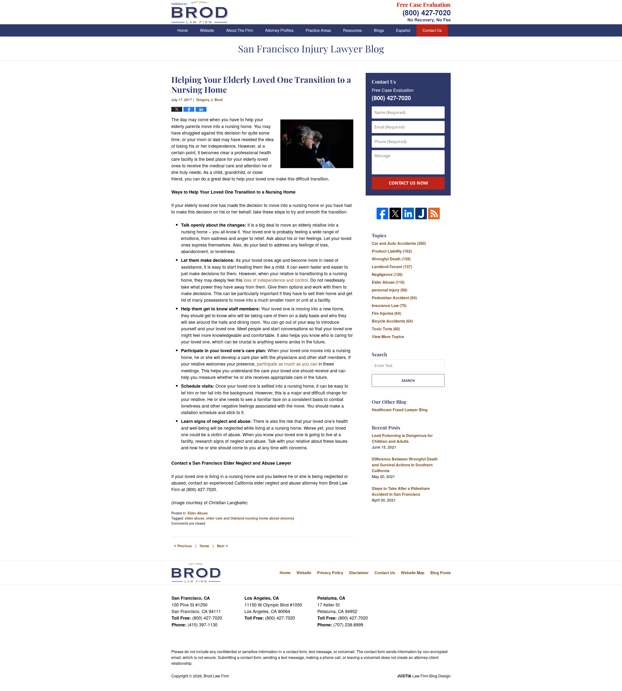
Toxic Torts (386, 329)
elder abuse (194, 518)
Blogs (379, 30)
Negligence (387, 274)
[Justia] (421, 213)
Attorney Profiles (279, 30)
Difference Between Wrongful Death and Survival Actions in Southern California (405, 464)
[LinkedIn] (408, 213)
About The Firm (239, 30)
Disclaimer (359, 572)
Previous (183, 545)
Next (222, 545)
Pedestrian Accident (394, 297)
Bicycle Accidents (392, 321)
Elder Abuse (198, 513)
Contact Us (432, 30)
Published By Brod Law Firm (424, 12)
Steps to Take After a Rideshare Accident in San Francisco (401, 491)
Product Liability (392, 251)
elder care (214, 518)
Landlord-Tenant (392, 266)
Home (182, 30)
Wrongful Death (391, 259)
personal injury (389, 290)
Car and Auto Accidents (399, 243)
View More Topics (388, 336)
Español (403, 30)
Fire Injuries (386, 313)
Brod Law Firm (216, 676)
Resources (352, 30)
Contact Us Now (408, 183)
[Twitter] (395, 213)
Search (408, 380)
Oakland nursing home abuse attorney (262, 518)
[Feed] (434, 213)
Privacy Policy (330, 572)
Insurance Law (389, 305)
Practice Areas (318, 30)
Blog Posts (440, 572)
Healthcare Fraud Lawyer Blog (400, 409)
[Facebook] (382, 213)
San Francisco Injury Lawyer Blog (199, 12)
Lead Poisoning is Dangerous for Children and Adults (402, 438)
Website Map (412, 572)
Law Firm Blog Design (424, 676)
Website (207, 30)
